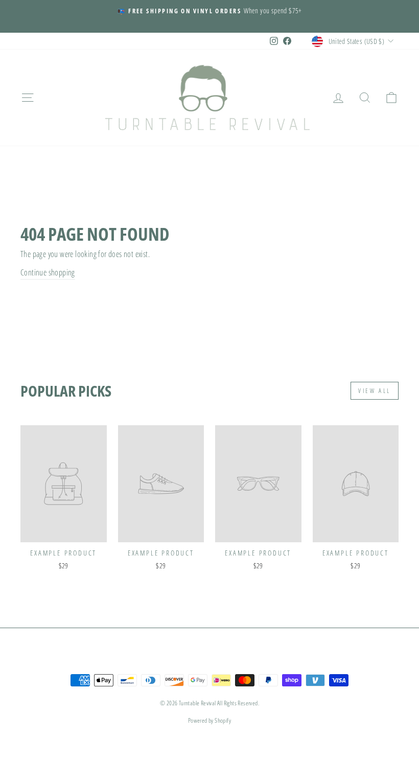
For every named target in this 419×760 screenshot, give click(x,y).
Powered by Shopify (209, 720)
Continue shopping (47, 272)
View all (374, 390)
